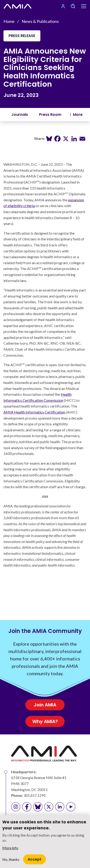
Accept (34, 859)
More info (10, 848)
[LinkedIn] (74, 138)
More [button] (78, 114)
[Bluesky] (49, 138)
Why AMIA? (45, 721)
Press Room (50, 114)
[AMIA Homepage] (17, 6)
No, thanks (10, 859)
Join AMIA (45, 705)
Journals (19, 114)
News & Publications (40, 21)
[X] (66, 138)
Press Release (22, 35)
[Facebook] (57, 138)
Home (9, 21)
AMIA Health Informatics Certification (34, 412)
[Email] (82, 138)
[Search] (73, 6)
